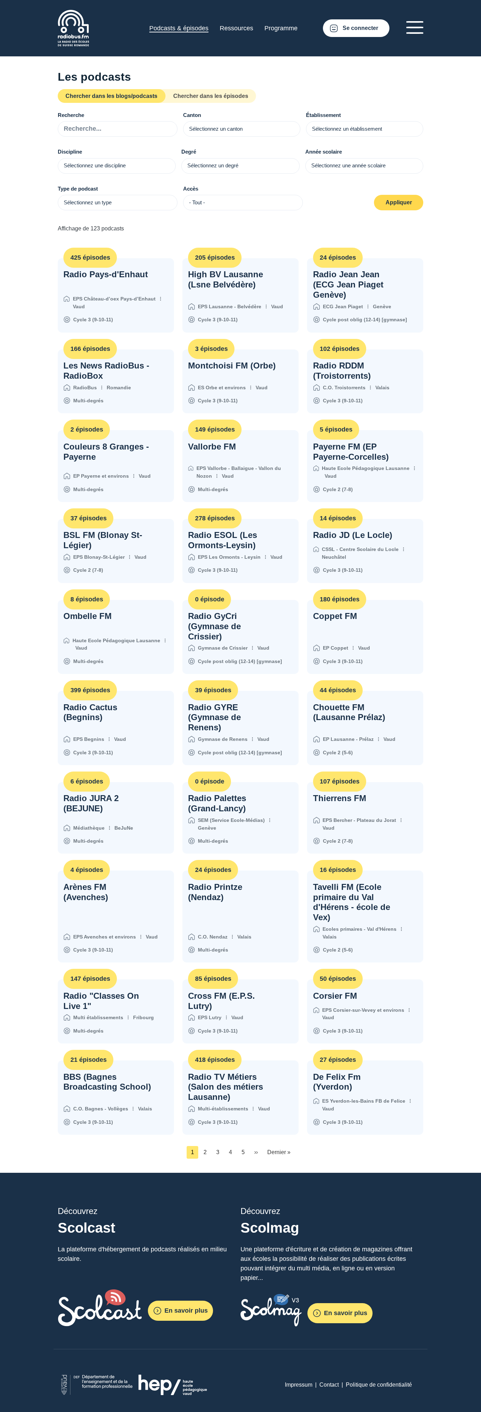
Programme (281, 28)
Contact (329, 1385)
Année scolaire (323, 152)
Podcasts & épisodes (178, 28)
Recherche (71, 115)
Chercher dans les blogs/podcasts (111, 96)
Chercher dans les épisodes (210, 96)
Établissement (323, 115)
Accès (190, 189)
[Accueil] (73, 14)
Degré (188, 152)
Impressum (298, 1385)
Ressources (236, 28)
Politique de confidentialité (379, 1385)
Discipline (70, 152)
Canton (192, 115)
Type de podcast (78, 189)
